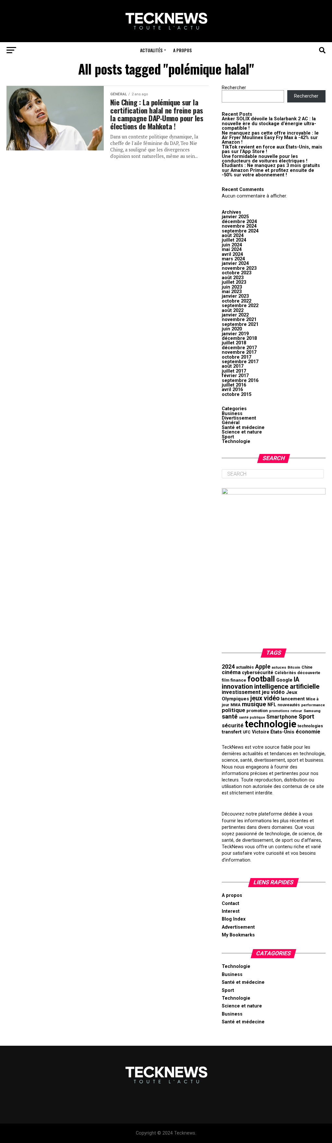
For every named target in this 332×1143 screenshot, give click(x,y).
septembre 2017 (240, 361)
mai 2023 (232, 291)
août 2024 (232, 235)
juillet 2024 (234, 240)
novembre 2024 (239, 226)
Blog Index (233, 919)
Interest (231, 911)
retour (296, 710)
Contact (230, 903)
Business (232, 413)
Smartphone (282, 717)
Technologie (236, 441)
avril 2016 (232, 389)
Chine (307, 667)
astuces (279, 667)
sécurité (232, 725)
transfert (232, 732)
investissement (241, 692)
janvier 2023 (235, 296)
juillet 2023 (234, 282)
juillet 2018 (234, 343)
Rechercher (234, 87)
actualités (245, 667)
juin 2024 (232, 245)
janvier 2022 (235, 315)
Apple (262, 666)
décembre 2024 (239, 221)
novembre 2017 (239, 352)
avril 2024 (232, 254)
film (225, 680)
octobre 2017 (236, 357)
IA (296, 679)
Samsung (311, 710)
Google (284, 680)
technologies (310, 726)
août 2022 (232, 310)
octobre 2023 (236, 273)
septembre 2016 (240, 380)
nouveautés (289, 705)
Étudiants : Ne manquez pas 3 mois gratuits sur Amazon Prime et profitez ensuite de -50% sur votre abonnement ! (271, 170)
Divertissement (239, 418)
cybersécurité (257, 672)
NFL (271, 705)
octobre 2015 (236, 394)
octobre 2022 (236, 301)
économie (308, 732)
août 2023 (232, 277)
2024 (228, 666)
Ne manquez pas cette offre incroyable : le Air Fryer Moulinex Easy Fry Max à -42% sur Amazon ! (270, 137)
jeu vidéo (273, 692)
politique (233, 710)
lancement (293, 699)
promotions (279, 711)
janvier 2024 (235, 263)
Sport (228, 437)
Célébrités (285, 672)
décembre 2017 (239, 348)
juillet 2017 (234, 371)
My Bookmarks (238, 935)
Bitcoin (294, 667)
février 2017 (235, 375)
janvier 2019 (235, 334)
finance (238, 680)
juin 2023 (232, 287)
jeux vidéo (264, 698)
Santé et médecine (243, 427)
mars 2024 (233, 259)
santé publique (252, 717)
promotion (257, 710)
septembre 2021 (240, 324)
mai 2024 (232, 249)
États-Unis (282, 732)
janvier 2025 (235, 217)
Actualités (151, 50)
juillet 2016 (234, 385)
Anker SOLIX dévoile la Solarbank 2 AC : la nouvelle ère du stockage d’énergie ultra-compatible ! (269, 123)
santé (230, 716)
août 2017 (232, 366)
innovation (237, 686)
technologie (270, 724)
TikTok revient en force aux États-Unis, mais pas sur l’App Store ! (272, 149)
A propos (182, 50)
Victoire (260, 731)
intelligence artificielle (286, 686)
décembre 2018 (239, 338)
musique (254, 704)
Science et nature (242, 432)
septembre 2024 (240, 231)
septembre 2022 (240, 305)
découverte (308, 672)
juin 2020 (232, 329)
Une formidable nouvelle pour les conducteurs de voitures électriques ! (264, 159)
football (261, 679)
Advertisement (238, 927)
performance (313, 705)
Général (231, 422)
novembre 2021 (239, 319)
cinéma (231, 672)
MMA (236, 705)
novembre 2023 (239, 268)
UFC (247, 732)
